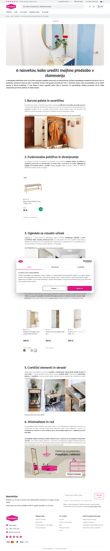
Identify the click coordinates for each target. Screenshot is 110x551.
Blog (12, 16)
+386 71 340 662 (93, 1)
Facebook (7, 537)
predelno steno (53, 298)
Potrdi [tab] (29, 267)
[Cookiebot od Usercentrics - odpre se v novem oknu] (84, 261)
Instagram (10, 537)
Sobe (16, 12)
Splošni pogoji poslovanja (89, 519)
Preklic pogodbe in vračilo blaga (44, 525)
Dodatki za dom (34, 12)
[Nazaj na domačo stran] (11, 6)
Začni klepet (79, 1)
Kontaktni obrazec (64, 1)
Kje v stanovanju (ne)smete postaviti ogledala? (50, 248)
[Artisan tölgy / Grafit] (24, 350)
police (64, 165)
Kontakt (61, 519)
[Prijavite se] (90, 6)
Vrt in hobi (23, 12)
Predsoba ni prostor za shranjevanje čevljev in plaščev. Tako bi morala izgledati (58, 115)
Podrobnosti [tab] (55, 267)
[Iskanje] (23, 6)
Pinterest (17, 537)
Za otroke (45, 12)
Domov (8, 16)
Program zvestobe (64, 527)
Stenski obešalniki (56, 165)
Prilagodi (53, 288)
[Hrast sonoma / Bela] (35, 350)
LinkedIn (21, 537)
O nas (60, 530)
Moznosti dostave (41, 519)
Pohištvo (9, 12)
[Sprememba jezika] (102, 1)
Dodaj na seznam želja (42, 178)
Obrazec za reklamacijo (65, 522)
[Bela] (28, 350)
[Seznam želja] (94, 6)
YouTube (14, 537)
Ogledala (28, 237)
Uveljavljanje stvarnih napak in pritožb (93, 525)
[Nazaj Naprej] (33, 188)
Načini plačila (39, 522)
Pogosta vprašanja (41, 527)
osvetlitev (28, 109)
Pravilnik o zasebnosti (88, 522)
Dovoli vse (79, 288)
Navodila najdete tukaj (94, 506)
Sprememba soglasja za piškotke (91, 527)
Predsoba (17, 16)
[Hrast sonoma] (31, 350)
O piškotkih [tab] (80, 267)
